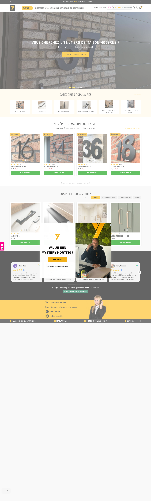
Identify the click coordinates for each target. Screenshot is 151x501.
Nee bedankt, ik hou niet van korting (57, 266)
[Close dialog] (109, 225)
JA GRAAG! (57, 259)
